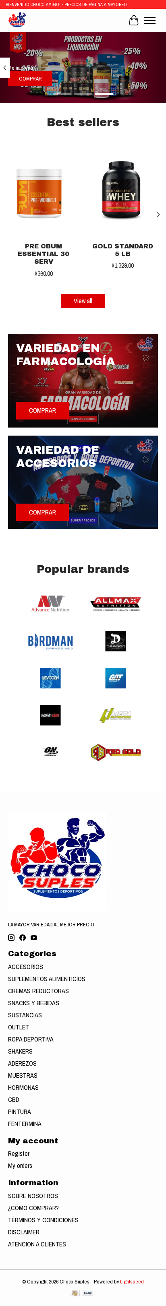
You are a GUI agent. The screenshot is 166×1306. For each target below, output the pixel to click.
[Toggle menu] (150, 20)
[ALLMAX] (115, 605)
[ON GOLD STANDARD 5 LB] (122, 190)
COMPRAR (30, 78)
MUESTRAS (22, 1075)
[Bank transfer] (88, 1294)
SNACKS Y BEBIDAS (33, 1002)
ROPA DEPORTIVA (31, 1039)
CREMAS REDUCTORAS (38, 990)
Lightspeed (132, 1281)
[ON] (50, 753)
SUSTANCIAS (25, 1014)
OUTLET (18, 1027)
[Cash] (75, 1294)
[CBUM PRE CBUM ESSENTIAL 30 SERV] (43, 190)
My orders (20, 1165)
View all (83, 300)
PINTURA (19, 1111)
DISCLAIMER (23, 1231)
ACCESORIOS (25, 966)
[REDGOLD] (115, 753)
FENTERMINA (25, 1123)
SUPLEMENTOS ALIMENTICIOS (46, 978)
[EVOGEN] (50, 679)
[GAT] (115, 679)
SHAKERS (20, 1051)
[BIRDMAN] (50, 642)
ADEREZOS (22, 1063)
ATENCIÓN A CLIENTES (37, 1244)
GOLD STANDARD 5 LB (122, 250)
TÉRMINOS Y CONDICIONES (43, 1219)
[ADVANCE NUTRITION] (50, 605)
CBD (13, 1099)
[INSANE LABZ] (50, 716)
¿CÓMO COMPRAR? (33, 1207)
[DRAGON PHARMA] (115, 642)
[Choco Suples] (17, 20)
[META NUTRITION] (115, 716)
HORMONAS (23, 1087)
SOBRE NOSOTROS (33, 1195)
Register (18, 1153)
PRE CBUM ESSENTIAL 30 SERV (43, 254)
